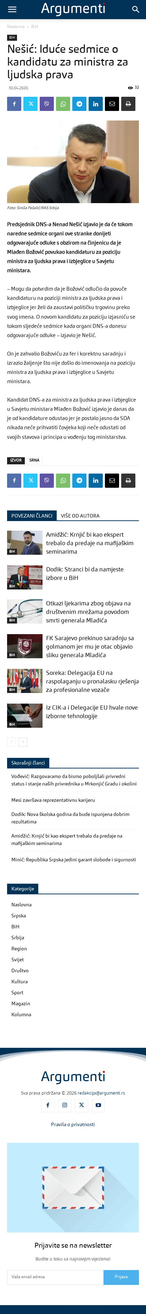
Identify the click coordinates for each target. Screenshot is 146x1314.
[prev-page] (11, 742)
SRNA (34, 461)
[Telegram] (79, 104)
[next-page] (22, 742)
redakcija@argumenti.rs (101, 1093)
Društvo (20, 970)
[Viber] (47, 104)
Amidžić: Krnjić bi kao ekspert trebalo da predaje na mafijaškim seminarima (90, 543)
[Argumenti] (73, 1077)
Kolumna (21, 1014)
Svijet (17, 959)
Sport (17, 992)
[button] (12, 9)
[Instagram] (65, 1106)
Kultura (19, 981)
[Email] (112, 104)
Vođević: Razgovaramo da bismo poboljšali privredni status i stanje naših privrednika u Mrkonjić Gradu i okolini (74, 780)
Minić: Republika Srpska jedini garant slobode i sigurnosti (73, 859)
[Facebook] (14, 104)
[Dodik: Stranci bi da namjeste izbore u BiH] (25, 577)
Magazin (20, 1003)
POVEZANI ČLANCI (31, 516)
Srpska (18, 915)
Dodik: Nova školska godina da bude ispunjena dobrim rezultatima (70, 818)
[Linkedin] (96, 104)
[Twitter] (30, 104)
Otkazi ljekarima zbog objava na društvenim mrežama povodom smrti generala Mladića (88, 612)
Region (19, 948)
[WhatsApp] (63, 104)
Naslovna (15, 27)
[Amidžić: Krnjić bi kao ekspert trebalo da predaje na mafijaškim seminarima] (25, 543)
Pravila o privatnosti (73, 1124)
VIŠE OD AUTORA (80, 516)
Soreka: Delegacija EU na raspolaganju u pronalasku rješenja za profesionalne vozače (92, 681)
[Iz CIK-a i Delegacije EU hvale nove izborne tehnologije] (25, 716)
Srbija (17, 937)
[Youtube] (98, 1106)
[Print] (128, 104)
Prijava (121, 1277)
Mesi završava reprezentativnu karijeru (53, 800)
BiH (34, 27)
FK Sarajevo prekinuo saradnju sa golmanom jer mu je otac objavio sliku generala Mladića (90, 647)
